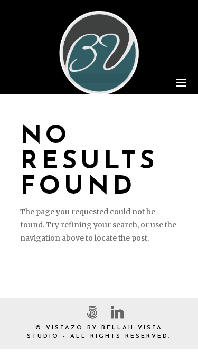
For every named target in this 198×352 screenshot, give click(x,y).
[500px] (91, 312)
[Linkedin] (117, 312)
